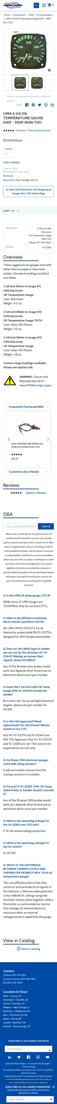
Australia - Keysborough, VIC (16, 1026)
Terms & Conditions (45, 1070)
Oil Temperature (44, 14)
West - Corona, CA (12, 996)
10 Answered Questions (39, 130)
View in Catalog (30, 949)
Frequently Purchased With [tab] (26, 407)
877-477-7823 (19, 975)
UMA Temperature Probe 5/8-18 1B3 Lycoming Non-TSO (27, 445)
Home (7, 14)
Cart (53, 4)
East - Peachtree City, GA (15, 1015)
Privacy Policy (30, 1073)
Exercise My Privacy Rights (39, 1063)
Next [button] (48, 439)
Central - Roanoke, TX (13, 1003)
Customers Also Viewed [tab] (24, 471)
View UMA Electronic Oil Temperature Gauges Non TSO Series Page (29, 191)
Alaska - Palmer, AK (12, 1018)
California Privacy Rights (15, 1063)
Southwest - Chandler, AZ (15, 999)
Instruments (19, 14)
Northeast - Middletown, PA (16, 1011)
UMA (31, 14)
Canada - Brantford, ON (14, 1022)
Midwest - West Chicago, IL (16, 1007)
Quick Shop (28, 459)
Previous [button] (9, 439)
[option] (28, 52)
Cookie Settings (28, 1066)
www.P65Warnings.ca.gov (36, 385)
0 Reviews (21, 130)
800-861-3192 (28, 979)
